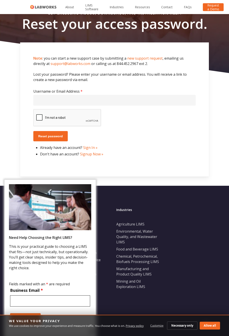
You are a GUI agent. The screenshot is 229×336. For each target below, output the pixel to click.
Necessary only (182, 325)
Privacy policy (135, 326)
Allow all (210, 325)
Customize (156, 326)
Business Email (26, 290)
